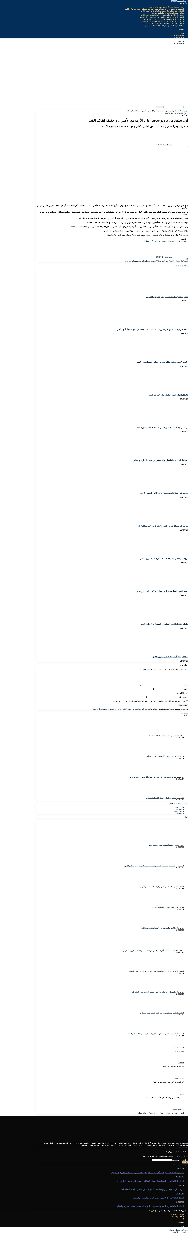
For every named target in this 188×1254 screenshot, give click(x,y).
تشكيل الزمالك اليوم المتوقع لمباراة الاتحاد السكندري (165, 798)
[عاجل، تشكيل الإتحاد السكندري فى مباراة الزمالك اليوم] (167, 620)
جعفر (182, 1094)
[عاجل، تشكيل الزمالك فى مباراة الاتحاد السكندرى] (172, 733)
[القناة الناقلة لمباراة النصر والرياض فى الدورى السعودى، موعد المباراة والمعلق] (172, 1031)
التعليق (185, 685)
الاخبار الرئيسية (169, 113)
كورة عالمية (179, 91)
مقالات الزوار (179, 99)
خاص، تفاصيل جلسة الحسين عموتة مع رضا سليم (166, 7)
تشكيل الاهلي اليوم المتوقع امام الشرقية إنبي (168, 13)
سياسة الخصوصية (177, 1214)
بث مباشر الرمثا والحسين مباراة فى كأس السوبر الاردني (163, 19)
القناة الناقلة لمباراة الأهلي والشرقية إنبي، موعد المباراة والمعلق (161, 17)
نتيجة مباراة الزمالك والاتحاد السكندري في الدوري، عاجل (163, 23)
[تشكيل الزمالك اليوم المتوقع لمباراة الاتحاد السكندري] (172, 796)
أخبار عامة (180, 101)
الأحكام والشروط (177, 1216)
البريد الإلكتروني (181, 693)
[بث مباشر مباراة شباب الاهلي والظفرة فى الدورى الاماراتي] (167, 521)
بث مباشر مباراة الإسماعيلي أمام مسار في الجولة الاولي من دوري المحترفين (156, 777)
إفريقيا (181, 95)
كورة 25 (151, 1211)
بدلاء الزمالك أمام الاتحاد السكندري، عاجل (170, 657)
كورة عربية (180, 93)
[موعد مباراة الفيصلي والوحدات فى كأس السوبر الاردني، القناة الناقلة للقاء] (172, 990)
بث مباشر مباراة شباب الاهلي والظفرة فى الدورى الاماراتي (163, 21)
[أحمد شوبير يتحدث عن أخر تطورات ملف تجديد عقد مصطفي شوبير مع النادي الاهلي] (167, 325)
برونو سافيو (182, 241)
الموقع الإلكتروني (182, 697)
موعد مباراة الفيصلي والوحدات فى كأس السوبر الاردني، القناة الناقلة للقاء (157, 992)
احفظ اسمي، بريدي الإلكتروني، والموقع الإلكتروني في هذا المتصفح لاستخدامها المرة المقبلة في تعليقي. (148, 701)
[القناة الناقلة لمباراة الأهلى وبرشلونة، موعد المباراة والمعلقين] (172, 1011)
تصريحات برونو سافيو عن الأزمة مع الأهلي (158, 241)
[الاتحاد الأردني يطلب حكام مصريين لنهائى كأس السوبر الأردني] (167, 358)
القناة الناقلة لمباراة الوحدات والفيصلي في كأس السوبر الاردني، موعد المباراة (156, 971)
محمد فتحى (168, 145)
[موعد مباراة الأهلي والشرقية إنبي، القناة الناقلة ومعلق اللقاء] (167, 423)
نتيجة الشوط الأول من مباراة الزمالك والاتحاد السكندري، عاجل (161, 25)
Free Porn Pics (179, 1047)
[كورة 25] (173, 56)
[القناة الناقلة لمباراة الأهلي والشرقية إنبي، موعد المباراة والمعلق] (167, 456)
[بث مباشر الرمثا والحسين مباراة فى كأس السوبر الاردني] (167, 489)
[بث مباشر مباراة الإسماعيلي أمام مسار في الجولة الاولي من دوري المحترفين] (172, 775)
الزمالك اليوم (179, 86)
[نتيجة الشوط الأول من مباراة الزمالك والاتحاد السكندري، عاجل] (167, 587)
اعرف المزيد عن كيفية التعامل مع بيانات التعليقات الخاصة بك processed (118, 709)
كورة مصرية (179, 89)
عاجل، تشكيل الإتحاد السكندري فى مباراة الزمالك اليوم (164, 624)
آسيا (182, 97)
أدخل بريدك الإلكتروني (180, 1160)
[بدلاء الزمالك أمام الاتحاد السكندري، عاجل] (167, 653)
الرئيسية (181, 82)
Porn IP (181, 1063)
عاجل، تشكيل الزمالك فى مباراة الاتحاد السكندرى (166, 735)
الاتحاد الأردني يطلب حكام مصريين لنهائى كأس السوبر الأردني (162, 11)
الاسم (185, 689)
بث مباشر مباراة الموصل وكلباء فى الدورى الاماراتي (165, 756)
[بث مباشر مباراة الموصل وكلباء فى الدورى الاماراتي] (172, 754)
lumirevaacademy (178, 1109)
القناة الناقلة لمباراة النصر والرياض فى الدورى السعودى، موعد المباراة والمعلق (155, 1033)
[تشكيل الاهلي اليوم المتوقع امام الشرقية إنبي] (167, 390)
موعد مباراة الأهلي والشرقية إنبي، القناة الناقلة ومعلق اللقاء (162, 15)
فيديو (182, 103)
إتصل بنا (181, 1218)
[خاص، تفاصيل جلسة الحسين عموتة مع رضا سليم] (167, 292)
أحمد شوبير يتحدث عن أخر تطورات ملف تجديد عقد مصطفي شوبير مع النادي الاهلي (154, 9)
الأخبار (179, 111)
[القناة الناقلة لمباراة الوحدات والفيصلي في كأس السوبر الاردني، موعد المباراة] (172, 969)
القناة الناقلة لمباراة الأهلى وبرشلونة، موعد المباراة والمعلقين (162, 1013)
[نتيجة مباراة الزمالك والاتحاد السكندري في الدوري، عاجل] (167, 554)
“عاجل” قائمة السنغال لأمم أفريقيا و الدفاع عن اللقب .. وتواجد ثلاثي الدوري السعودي (153, 950)
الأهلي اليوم (179, 84)
